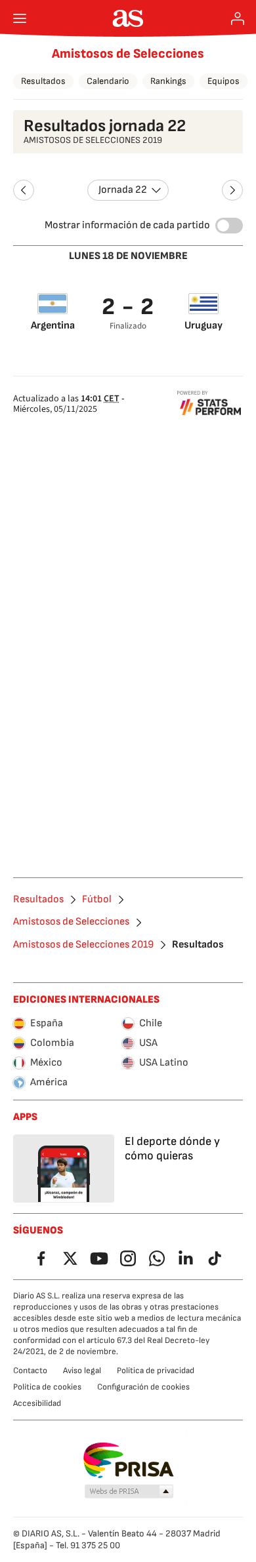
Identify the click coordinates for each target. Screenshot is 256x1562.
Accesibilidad (37, 1403)
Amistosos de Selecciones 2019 (83, 945)
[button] (129, 1491)
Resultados (43, 81)
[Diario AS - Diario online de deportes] (128, 18)
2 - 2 (128, 307)
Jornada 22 (122, 190)
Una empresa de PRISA (128, 1460)
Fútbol (97, 900)
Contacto (30, 1370)
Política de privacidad (155, 1370)
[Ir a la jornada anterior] (23, 190)
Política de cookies (47, 1387)
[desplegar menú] (20, 18)
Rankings (168, 81)
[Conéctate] (237, 18)
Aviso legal (82, 1370)
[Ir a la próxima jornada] (232, 190)
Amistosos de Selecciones (128, 54)
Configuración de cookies (143, 1387)
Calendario (108, 81)
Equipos (223, 81)
